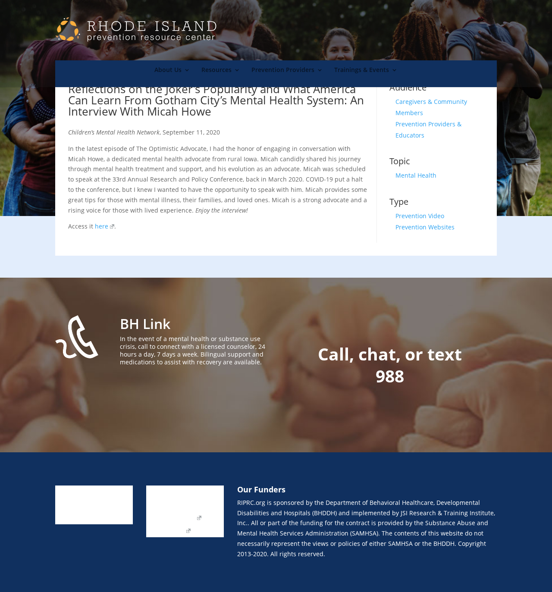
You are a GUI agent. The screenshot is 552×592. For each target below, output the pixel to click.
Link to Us (160, 492)
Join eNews (200, 492)
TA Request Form (170, 518)
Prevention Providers (282, 70)
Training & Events (80, 518)
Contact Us (161, 505)
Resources (216, 70)
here (101, 226)
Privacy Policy (165, 531)
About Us (168, 70)
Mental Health (415, 175)
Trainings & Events (361, 70)
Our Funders (205, 505)
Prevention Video (419, 216)
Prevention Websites (425, 227)
